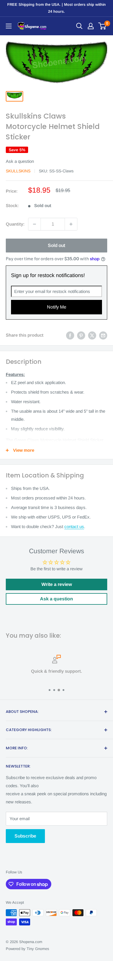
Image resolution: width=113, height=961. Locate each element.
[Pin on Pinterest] (81, 335)
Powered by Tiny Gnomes (27, 949)
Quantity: (15, 224)
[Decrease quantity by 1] (34, 224)
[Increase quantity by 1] (71, 224)
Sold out (56, 245)
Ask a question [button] (56, 598)
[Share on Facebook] (70, 335)
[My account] (91, 26)
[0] (102, 26)
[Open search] (79, 26)
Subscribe (25, 835)
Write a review (56, 584)
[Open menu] (9, 26)
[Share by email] (103, 335)
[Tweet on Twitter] (92, 335)
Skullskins (18, 171)
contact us (74, 526)
